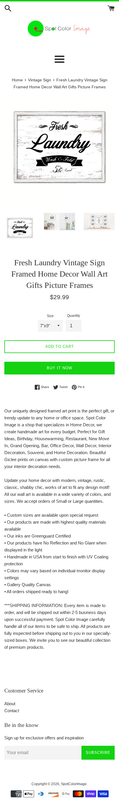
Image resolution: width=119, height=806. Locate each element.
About (9, 703)
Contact (11, 710)
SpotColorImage (74, 784)
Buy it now (59, 368)
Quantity (73, 316)
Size (50, 316)
